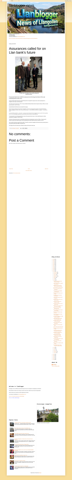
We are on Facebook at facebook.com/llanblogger (16, 396)
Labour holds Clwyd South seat (58, 326)
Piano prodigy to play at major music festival (58, 310)
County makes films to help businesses (57, 323)
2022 (54, 264)
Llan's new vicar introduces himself (19, 460)
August (55, 277)
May (54, 347)
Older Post (46, 168)
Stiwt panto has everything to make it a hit (20, 455)
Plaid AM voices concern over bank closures (57, 300)
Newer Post (11, 168)
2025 (54, 260)
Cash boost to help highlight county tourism (57, 291)
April (54, 348)
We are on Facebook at (12, 38)
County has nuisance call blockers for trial (57, 302)
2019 (54, 268)
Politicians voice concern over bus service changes (58, 306)
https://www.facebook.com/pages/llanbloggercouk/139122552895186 (26, 38)
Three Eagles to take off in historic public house (21, 433)
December (55, 272)
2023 (54, 263)
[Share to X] (24, 128)
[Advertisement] (56, 60)
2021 (54, 265)
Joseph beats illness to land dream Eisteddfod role (57, 319)
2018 (54, 269)
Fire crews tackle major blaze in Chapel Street (21, 444)
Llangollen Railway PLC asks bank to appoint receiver (22, 422)
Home (29, 168)
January (55, 352)
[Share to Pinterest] (26, 128)
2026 (54, 259)
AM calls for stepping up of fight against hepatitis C (58, 316)
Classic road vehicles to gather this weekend (58, 283)
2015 (54, 355)
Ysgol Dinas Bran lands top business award (57, 281)
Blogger (40, 472)
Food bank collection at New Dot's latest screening (57, 330)
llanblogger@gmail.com (21, 36)
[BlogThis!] (23, 128)
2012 (54, 359)
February (55, 351)
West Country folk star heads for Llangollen (57, 314)
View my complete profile (55, 366)
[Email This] (22, 128)
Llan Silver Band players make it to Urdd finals (58, 339)
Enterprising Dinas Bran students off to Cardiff (57, 335)
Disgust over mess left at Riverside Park (57, 308)
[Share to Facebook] (25, 128)
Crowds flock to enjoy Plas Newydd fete (57, 337)
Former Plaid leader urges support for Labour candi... (57, 345)
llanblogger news (21, 5)
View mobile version (29, 170)
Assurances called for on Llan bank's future (57, 304)
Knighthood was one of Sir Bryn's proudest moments (57, 286)
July (54, 278)
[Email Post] (20, 128)
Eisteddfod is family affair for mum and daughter (57, 332)
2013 (54, 358)
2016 (54, 354)
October (55, 274)
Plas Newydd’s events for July (58, 287)
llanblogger (54, 364)
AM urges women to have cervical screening (57, 321)
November (55, 273)
